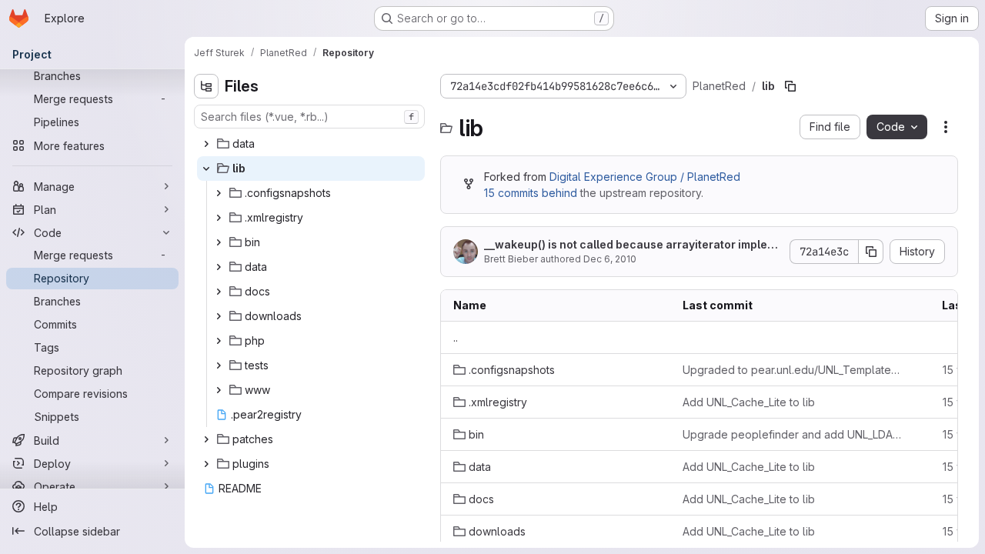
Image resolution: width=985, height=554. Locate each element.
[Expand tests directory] (218, 365)
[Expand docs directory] (218, 291)
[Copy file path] (790, 86)
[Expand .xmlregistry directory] (218, 218)
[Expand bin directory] (218, 242)
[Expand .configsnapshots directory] (218, 193)
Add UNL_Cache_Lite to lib (749, 402)
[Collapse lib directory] (206, 168)
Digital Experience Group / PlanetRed (644, 176)
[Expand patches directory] (206, 439)
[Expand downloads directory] (218, 316)
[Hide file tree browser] (206, 86)
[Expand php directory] (218, 341)
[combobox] (309, 116)
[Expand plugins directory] (206, 464)
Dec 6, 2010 (609, 259)
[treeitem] (311, 144)
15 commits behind (530, 192)
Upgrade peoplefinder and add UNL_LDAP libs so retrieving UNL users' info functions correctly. (793, 434)
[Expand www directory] (218, 390)
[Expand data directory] (206, 144)
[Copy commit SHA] (871, 251)
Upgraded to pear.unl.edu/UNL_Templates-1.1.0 (793, 369)
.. (455, 337)
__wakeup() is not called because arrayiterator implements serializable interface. (630, 245)
